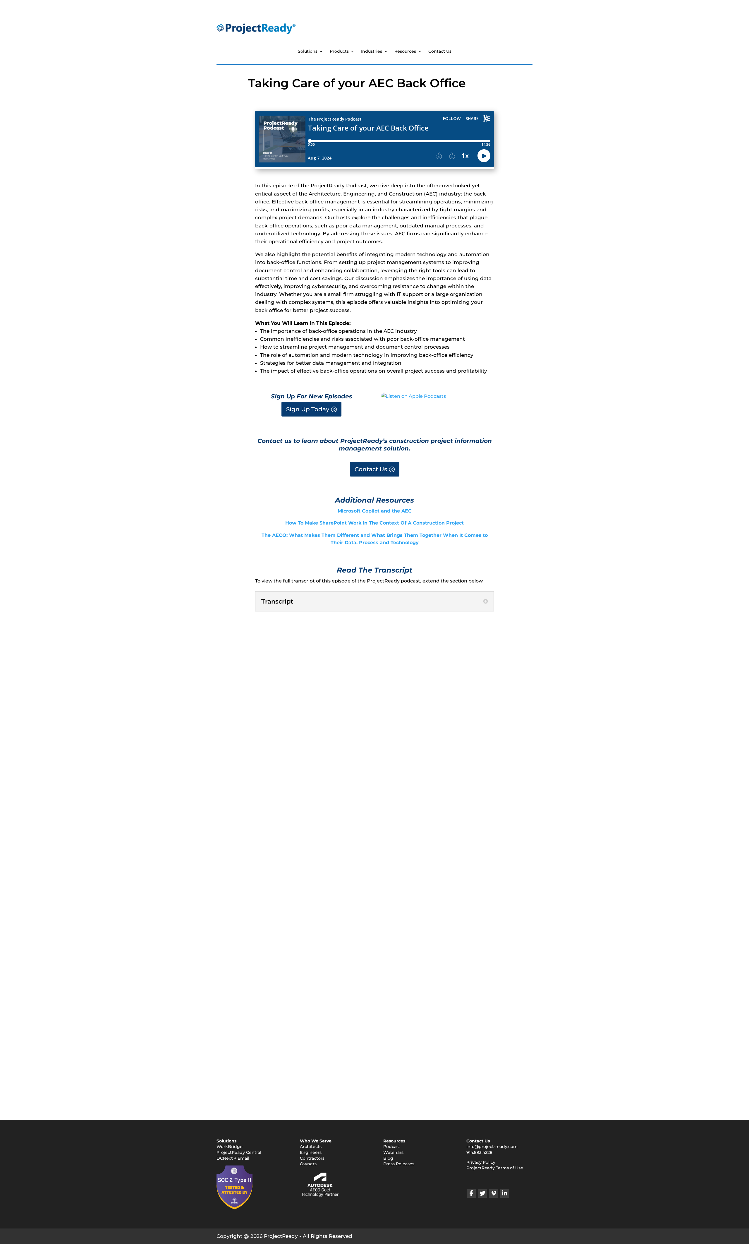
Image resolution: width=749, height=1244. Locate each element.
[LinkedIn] (504, 1193)
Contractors (312, 1158)
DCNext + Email (233, 1158)
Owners (308, 1163)
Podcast (391, 1146)
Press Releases (398, 1163)
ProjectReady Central (239, 1152)
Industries (371, 51)
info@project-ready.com (492, 1146)
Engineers (311, 1152)
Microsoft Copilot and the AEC (375, 511)
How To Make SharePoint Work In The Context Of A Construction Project (374, 523)
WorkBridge (230, 1146)
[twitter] (482, 1193)
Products (339, 51)
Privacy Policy (480, 1162)
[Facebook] (471, 1193)
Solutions (307, 51)
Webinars (393, 1152)
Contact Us (439, 51)
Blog (388, 1158)
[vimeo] (493, 1193)
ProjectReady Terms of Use (494, 1168)
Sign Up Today (307, 409)
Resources (405, 51)
